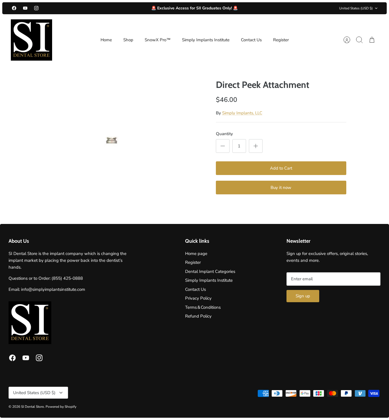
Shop (128, 40)
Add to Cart (281, 168)
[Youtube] (25, 8)
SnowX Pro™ (158, 40)
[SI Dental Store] (31, 40)
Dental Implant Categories (210, 271)
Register (281, 40)
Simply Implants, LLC (242, 113)
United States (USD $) (356, 8)
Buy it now (281, 187)
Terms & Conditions (203, 307)
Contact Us (251, 40)
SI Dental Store (32, 406)
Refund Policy (198, 316)
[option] (112, 137)
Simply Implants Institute (206, 40)
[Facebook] (14, 8)
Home (106, 40)
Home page (196, 253)
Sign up (303, 296)
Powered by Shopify (61, 406)
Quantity (224, 134)
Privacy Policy (198, 298)
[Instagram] (36, 8)
